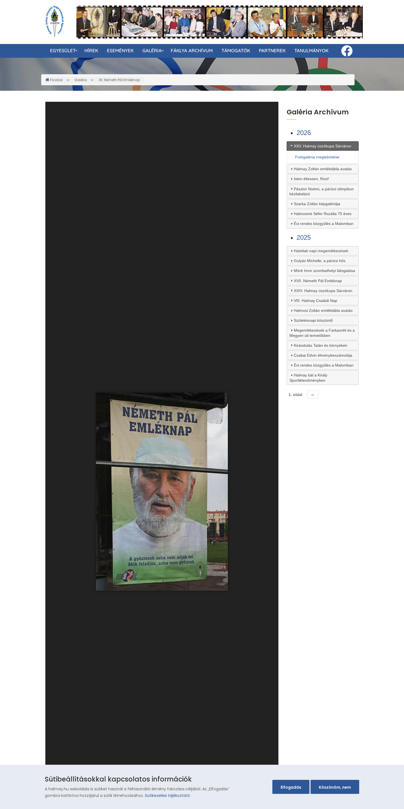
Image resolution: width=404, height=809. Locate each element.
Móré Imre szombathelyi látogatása (324, 270)
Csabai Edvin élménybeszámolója (323, 355)
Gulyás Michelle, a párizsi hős (319, 260)
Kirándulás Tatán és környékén (320, 345)
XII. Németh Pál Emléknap (119, 80)
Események (120, 50)
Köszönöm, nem (335, 787)
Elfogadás (291, 787)
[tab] (323, 146)
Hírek (91, 50)
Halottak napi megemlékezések (321, 251)
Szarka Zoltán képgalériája (317, 204)
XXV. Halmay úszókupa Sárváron (322, 146)
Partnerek (272, 50)
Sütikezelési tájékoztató (167, 795)
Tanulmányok (311, 50)
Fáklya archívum (192, 50)
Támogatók (236, 50)
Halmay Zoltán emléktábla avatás (323, 169)
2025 (304, 237)
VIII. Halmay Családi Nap (315, 300)
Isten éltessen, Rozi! (311, 179)
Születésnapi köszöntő (313, 320)
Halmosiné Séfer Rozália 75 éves (323, 213)
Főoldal (56, 80)
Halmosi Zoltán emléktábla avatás (323, 310)
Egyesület (63, 50)
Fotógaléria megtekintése (317, 157)
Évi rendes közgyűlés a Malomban (323, 223)
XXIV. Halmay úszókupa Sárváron (323, 290)
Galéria (152, 50)
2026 (304, 132)
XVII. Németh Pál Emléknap (318, 281)
